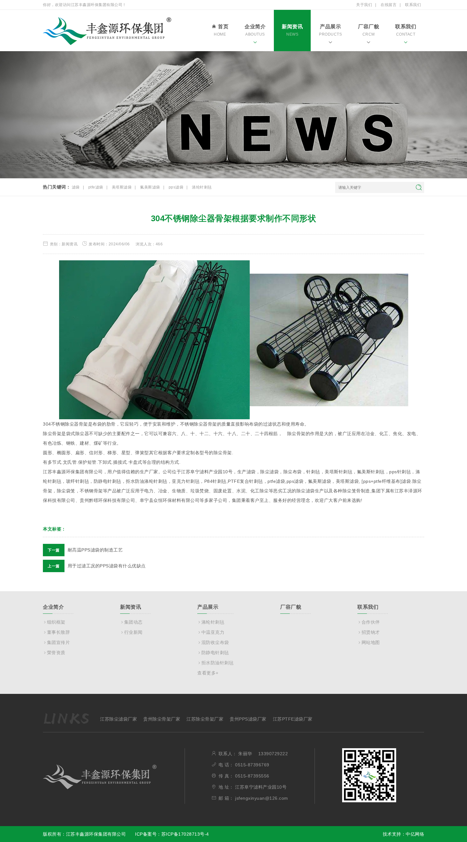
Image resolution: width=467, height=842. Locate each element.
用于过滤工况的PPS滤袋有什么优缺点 (97, 565)
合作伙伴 (371, 622)
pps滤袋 (176, 187)
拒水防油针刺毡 (217, 662)
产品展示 (330, 30)
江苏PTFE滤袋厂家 (293, 719)
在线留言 (388, 5)
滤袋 (76, 187)
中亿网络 (415, 834)
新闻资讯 (292, 30)
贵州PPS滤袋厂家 (248, 719)
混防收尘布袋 (215, 642)
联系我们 (413, 5)
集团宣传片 (58, 642)
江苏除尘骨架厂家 (204, 719)
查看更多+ (208, 672)
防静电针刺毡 (215, 652)
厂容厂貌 (368, 30)
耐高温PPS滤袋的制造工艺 (85, 549)
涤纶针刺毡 (202, 187)
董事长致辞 (58, 632)
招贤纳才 (371, 632)
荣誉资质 (56, 652)
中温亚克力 (212, 632)
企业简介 (255, 30)
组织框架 (56, 622)
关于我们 (364, 5)
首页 (221, 30)
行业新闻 (133, 632)
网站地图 (371, 642)
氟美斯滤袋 (150, 187)
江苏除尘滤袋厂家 (118, 719)
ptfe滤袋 (95, 187)
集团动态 (133, 622)
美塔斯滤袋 (122, 187)
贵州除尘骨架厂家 (161, 719)
